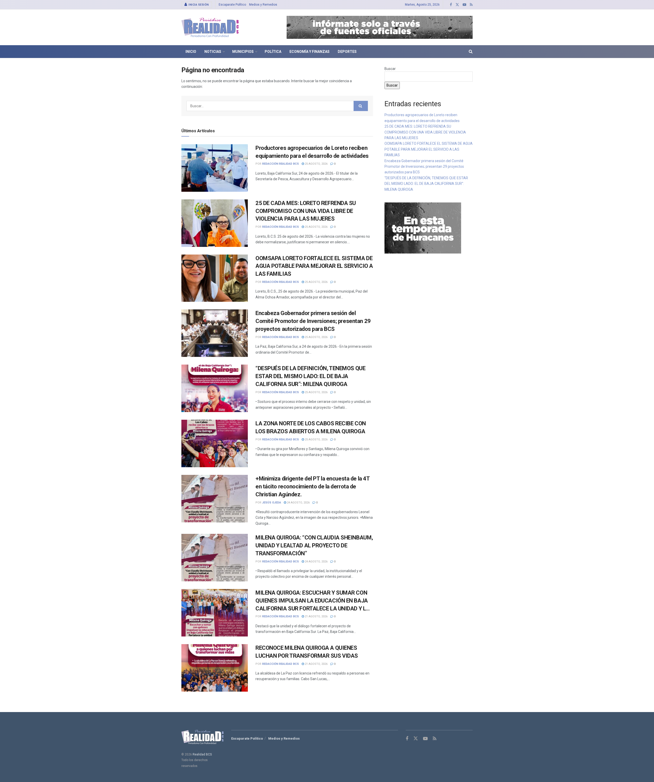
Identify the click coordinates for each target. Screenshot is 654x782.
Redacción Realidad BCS (280, 163)
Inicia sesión (198, 4)
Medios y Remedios (263, 4)
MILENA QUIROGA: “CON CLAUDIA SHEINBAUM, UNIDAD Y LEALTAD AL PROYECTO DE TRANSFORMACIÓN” (314, 545)
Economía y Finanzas (309, 52)
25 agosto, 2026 (316, 163)
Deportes (347, 52)
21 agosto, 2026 (316, 616)
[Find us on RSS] (471, 4)
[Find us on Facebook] (451, 4)
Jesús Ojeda (271, 502)
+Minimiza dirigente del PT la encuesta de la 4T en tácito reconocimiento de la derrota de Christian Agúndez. (312, 486)
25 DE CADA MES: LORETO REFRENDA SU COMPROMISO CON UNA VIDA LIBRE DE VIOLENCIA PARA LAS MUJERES (305, 211)
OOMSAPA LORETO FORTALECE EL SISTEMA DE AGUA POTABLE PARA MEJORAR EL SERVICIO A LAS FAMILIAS (314, 266)
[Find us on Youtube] (464, 4)
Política (273, 52)
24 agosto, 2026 (298, 502)
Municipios (243, 52)
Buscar (390, 69)
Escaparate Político (232, 4)
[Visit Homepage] (210, 27)
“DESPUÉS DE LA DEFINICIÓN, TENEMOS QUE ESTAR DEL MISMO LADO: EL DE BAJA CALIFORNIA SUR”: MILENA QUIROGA (310, 376)
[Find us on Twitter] (457, 4)
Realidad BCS (202, 754)
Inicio (190, 52)
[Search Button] (471, 51)
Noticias (212, 52)
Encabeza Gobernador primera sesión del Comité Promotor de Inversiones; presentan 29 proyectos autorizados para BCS (313, 321)
